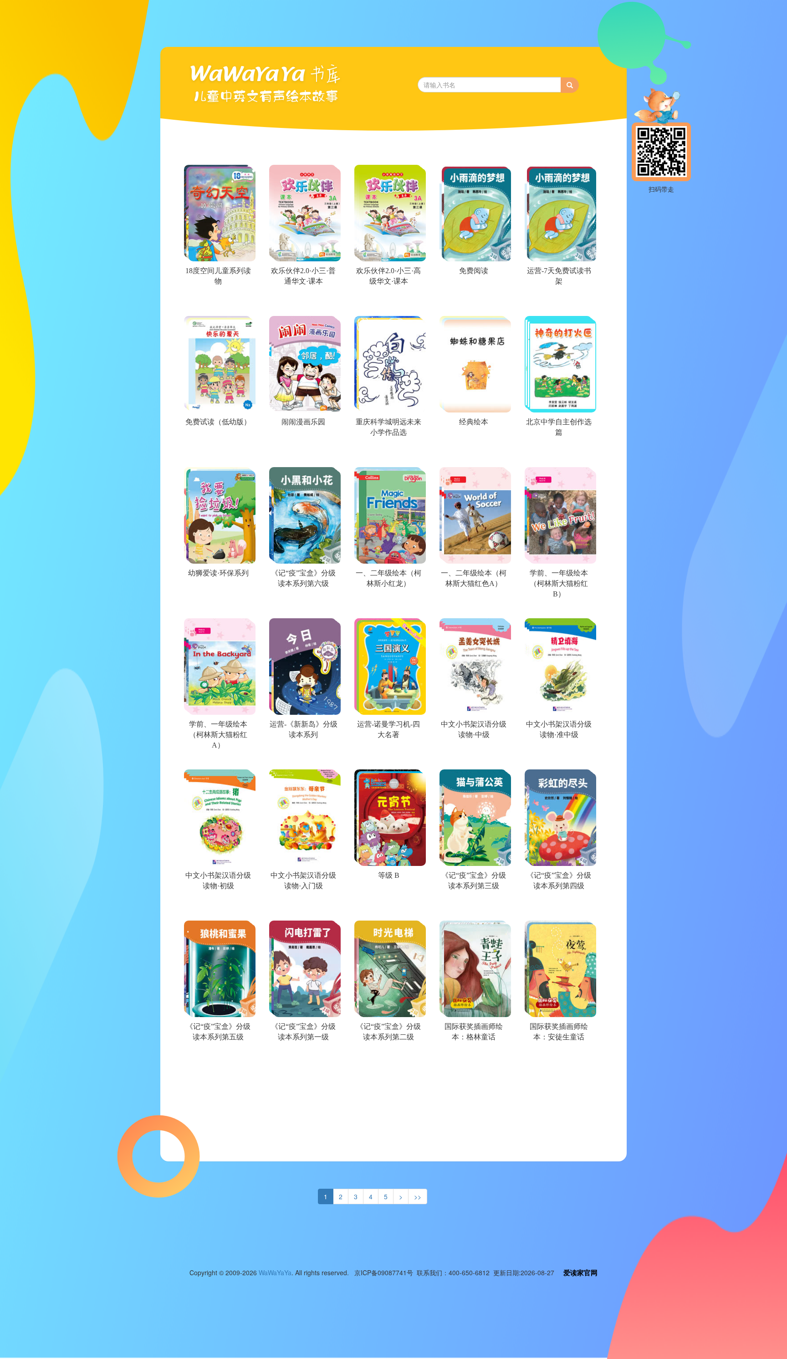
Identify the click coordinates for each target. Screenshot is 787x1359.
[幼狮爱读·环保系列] (217, 605)
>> (417, 1196)
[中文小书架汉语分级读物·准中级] (558, 756)
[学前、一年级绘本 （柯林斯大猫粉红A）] (217, 756)
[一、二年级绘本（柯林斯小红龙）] (387, 605)
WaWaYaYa (275, 1272)
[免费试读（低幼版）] (217, 454)
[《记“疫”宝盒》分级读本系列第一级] (302, 1059)
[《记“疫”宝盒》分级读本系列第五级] (217, 1059)
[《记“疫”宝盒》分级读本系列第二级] (387, 1059)
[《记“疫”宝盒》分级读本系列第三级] (472, 907)
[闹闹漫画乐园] (302, 454)
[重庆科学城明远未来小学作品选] (387, 454)
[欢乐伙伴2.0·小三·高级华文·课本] (387, 303)
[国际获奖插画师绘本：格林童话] (472, 1059)
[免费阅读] (472, 303)
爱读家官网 (580, 1272)
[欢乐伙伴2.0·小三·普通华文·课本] (302, 303)
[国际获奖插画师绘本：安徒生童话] (558, 1059)
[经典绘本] (472, 454)
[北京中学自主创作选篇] (558, 454)
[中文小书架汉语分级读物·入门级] (302, 907)
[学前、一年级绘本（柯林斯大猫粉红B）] (558, 605)
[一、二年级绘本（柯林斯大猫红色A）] (472, 605)
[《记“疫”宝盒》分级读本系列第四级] (558, 907)
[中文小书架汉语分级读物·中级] (472, 756)
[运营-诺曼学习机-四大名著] (387, 756)
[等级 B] (387, 907)
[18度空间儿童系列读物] (217, 303)
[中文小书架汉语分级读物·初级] (217, 907)
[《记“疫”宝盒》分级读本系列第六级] (302, 605)
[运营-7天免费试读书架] (558, 303)
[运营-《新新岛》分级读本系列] (302, 756)
